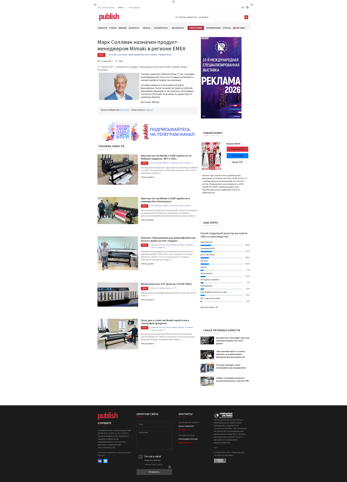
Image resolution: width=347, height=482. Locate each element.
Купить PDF (238, 155)
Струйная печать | (177, 163)
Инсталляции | (157, 163)
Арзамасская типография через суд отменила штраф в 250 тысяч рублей (232, 341)
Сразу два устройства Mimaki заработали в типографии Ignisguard (165, 322)
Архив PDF (237, 162)
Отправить (154, 472)
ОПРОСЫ (227, 28)
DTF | (175, 288)
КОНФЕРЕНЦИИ (213, 28)
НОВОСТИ (102, 28)
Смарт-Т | (188, 163)
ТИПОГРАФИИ (195, 28)
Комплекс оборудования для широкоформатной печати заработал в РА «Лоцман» (168, 239)
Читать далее (147, 177)
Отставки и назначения (118, 55)
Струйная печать (165, 55)
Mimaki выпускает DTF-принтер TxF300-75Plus (166, 283)
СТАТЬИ (113, 28)
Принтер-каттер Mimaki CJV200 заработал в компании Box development (165, 200)
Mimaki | (166, 163)
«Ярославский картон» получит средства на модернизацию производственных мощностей (230, 354)
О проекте (104, 423)
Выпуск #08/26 (233, 144)
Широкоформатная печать (139, 55)
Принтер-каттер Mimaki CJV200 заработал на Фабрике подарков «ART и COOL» (166, 157)
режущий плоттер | (158, 245)
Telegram (149, 110)
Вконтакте (125, 110)
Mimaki (154, 55)
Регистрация (134, 8)
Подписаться (237, 149)
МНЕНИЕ (123, 28)
